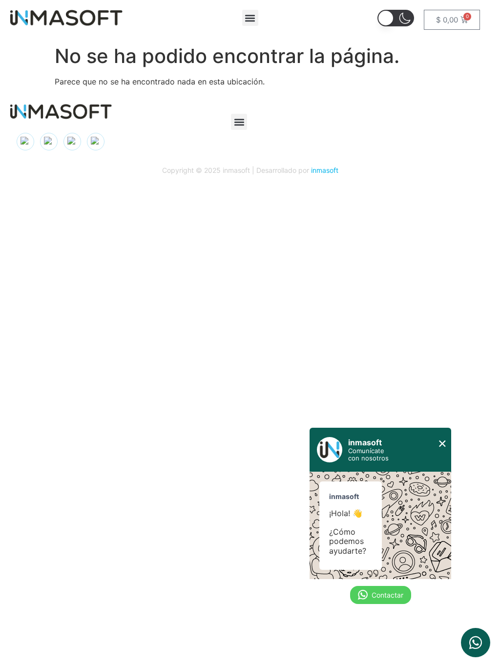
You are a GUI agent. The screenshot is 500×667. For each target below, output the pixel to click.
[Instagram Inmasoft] (25, 141)
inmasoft (324, 170)
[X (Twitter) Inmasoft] (72, 141)
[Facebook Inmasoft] (95, 141)
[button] (250, 18)
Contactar (387, 595)
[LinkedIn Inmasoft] (49, 141)
